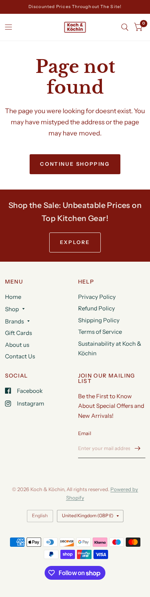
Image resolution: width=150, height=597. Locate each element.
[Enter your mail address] (137, 448)
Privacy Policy (97, 296)
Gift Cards (18, 332)
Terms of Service (100, 331)
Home (13, 296)
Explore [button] (75, 242)
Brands (14, 321)
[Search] (124, 27)
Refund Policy (96, 308)
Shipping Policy (99, 320)
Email (84, 433)
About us (17, 344)
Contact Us (20, 356)
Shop (12, 309)
